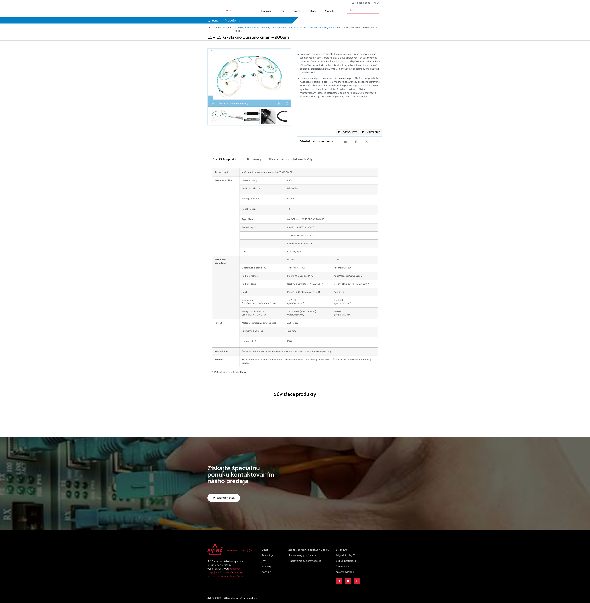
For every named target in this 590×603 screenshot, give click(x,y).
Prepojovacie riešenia (257, 27)
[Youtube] (348, 581)
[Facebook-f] (357, 581)
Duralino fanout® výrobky (284, 27)
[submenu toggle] (273, 11)
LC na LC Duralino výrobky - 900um (319, 27)
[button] (345, 141)
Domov (239, 27)
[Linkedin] (339, 581)
